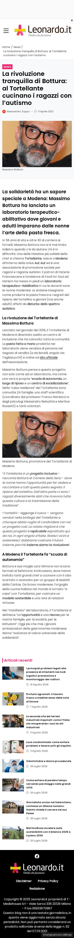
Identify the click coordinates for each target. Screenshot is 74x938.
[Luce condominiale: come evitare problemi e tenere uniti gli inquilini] (13, 746)
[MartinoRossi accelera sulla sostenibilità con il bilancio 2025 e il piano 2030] (13, 832)
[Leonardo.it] (42, 30)
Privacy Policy (48, 881)
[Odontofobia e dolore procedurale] (13, 765)
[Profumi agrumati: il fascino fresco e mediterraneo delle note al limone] (13, 698)
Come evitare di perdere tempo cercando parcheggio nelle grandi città (48, 784)
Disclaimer (24, 881)
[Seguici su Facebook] (37, 856)
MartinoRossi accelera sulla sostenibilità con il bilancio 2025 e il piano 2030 (48, 831)
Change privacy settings (57, 934)
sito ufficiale (49, 357)
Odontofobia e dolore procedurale (48, 761)
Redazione (37, 888)
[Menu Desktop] (6, 31)
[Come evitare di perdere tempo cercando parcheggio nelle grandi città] (13, 784)
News (7, 66)
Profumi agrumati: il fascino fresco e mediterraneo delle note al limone (47, 698)
